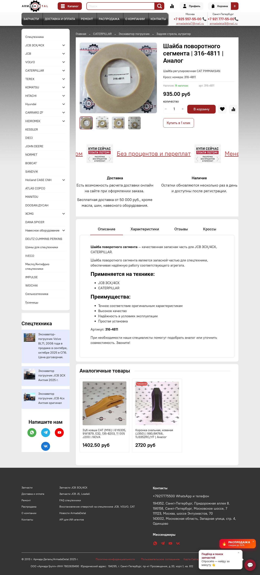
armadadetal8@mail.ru (224, 23)
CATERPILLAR (102, 34)
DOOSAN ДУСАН (36, 205)
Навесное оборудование (42, 230)
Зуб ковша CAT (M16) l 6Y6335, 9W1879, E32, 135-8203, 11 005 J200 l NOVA (104, 433)
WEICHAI (31, 285)
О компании (135, 19)
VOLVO (30, 62)
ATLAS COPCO (35, 188)
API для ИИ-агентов (71, 519)
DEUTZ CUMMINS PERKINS (43, 239)
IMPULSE (31, 277)
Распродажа (109, 19)
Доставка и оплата (60, 19)
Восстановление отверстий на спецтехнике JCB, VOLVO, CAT (97, 506)
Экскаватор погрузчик (134, 34)
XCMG (29, 213)
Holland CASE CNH (38, 180)
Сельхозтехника (36, 294)
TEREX (29, 79)
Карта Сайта (190, 559)
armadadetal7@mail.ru (190, 23)
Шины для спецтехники (41, 247)
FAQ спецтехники (70, 500)
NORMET (31, 154)
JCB (28, 53)
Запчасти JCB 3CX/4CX (73, 487)
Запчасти (31, 19)
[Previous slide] (85, 77)
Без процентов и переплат (139, 153)
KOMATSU (32, 87)
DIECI (29, 138)
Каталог (73, 6)
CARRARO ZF (34, 112)
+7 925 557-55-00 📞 (190, 19)
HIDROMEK (32, 121)
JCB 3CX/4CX (34, 45)
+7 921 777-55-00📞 (223, 19)
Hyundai (30, 104)
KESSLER (31, 129)
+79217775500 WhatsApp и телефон (181, 496)
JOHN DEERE (34, 146)
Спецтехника (34, 37)
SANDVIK (31, 171)
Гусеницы (31, 302)
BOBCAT (31, 163)
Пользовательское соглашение (162, 559)
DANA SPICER (34, 222)
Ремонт (87, 19)
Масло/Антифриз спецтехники (37, 266)
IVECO (29, 256)
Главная (81, 34)
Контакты (158, 19)
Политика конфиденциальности (117, 559)
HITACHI (31, 96)
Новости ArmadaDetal (72, 513)
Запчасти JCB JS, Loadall (74, 494)
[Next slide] (151, 77)
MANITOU (31, 197)
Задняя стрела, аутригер (173, 34)
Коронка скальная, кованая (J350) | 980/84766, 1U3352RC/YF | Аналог (154, 433)
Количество (171, 101)
